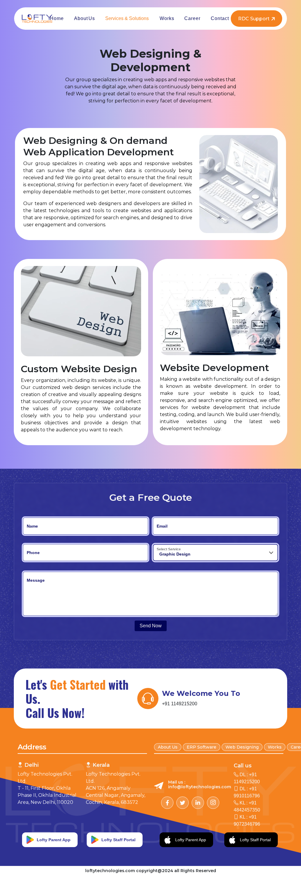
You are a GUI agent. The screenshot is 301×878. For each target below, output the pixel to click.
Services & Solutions (127, 18)
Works (275, 747)
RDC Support (254, 18)
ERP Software (201, 747)
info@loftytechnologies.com (199, 786)
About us (168, 747)
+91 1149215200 (179, 703)
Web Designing (242, 747)
